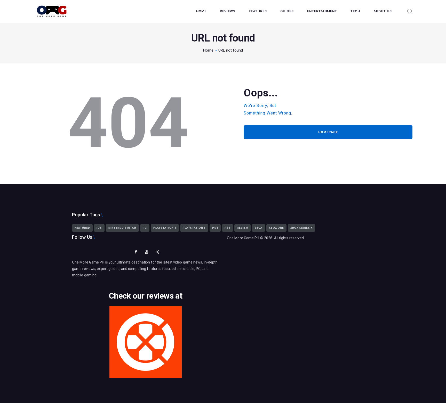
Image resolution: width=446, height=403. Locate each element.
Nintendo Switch (122, 227)
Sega (258, 227)
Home (208, 50)
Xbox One (276, 227)
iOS (99, 227)
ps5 (227, 227)
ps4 (215, 227)
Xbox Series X (301, 227)
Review (242, 227)
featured (82, 227)
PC (145, 227)
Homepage (328, 132)
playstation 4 (164, 227)
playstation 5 (194, 227)
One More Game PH (243, 238)
